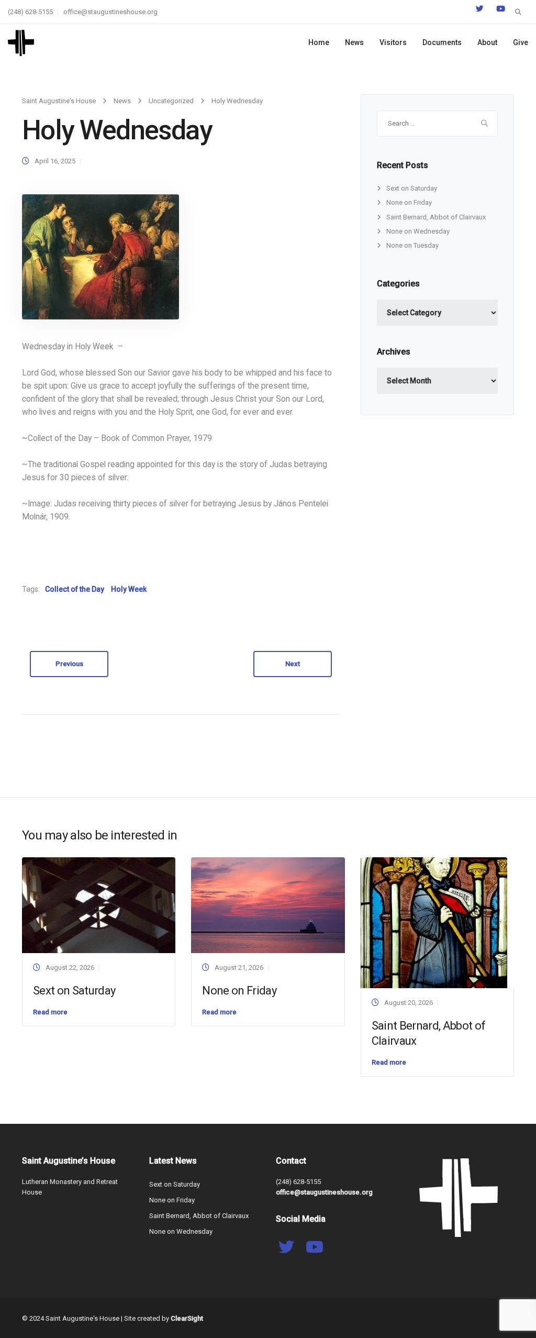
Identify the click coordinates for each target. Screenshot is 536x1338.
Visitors (393, 42)
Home (318, 42)
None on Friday (409, 202)
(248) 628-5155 (30, 12)
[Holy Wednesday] (100, 256)
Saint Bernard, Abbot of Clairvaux (436, 217)
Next (292, 664)
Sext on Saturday (411, 188)
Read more (50, 1012)
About (487, 42)
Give (520, 42)
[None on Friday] (267, 905)
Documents (442, 42)
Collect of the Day (74, 589)
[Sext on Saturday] (98, 905)
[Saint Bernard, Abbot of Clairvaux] (434, 922)
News (354, 42)
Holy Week (129, 589)
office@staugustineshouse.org (110, 12)
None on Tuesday (412, 245)
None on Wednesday (418, 231)
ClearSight (187, 1318)
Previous (69, 664)
